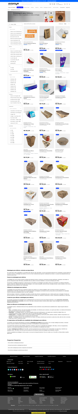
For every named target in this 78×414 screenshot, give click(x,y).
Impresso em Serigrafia (15, 95)
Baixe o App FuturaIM (44, 374)
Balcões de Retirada (13, 356)
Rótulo (19, 399)
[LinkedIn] (45, 369)
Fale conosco (20, 363)
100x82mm (13, 82)
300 (12, 140)
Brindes (51, 397)
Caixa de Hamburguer (15, 40)
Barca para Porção (15, 36)
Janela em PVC (14, 123)
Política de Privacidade (10, 363)
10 (12, 130)
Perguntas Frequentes (39, 356)
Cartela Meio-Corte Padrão (16, 110)
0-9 (57, 405)
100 (12, 135)
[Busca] (50, 4)
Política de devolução (40, 363)
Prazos (49, 363)
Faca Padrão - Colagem (16, 119)
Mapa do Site (9, 361)
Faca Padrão (14, 117)
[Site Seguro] (22, 377)
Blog (28, 363)
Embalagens (52, 400)
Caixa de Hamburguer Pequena (17, 43)
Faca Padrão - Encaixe (15, 121)
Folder (9, 401)
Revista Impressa (63, 397)
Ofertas (13, 24)
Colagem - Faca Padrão (15, 116)
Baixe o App (20, 361)
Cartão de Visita (10, 399)
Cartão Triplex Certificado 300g (17, 54)
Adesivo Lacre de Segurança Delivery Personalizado (20, 33)
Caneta (41, 401)
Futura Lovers (69, 361)
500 (12, 142)
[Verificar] (13, 377)
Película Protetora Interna (16, 97)
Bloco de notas (42, 399)
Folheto (9, 400)
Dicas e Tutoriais (51, 361)
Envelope (30, 399)
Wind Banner (20, 401)
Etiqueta (19, 397)
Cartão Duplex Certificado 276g (17, 52)
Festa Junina (26, 149)
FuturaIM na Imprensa (52, 356)
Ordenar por (61, 23)
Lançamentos (63, 401)
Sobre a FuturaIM (30, 361)
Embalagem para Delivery (59, 122)
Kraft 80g (13, 63)
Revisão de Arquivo (26, 356)
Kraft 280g (13, 61)
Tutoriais (64, 356)
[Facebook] (51, 369)
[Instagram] (41, 369)
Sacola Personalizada (43, 397)
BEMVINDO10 (47, 0)
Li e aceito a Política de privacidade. (38, 412)
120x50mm (13, 87)
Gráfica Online (10, 397)
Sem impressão (14, 71)
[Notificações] (67, 4)
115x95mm (13, 86)
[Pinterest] (46, 369)
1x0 (12, 67)
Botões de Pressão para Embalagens (18, 38)
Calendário (52, 399)
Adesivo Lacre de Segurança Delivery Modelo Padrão (21, 31)
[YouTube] (43, 369)
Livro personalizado (64, 399)
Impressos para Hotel (58, 68)
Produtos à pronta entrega (28, 68)
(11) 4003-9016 (10, 388)
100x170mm (13, 80)
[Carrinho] (69, 4)
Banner (19, 400)
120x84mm (13, 89)
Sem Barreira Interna (15, 99)
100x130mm (13, 79)
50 (12, 133)
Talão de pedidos (42, 400)
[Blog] (50, 369)
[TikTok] (48, 369)
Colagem (13, 114)
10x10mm (13, 84)
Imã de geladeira (32, 400)
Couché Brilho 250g (15, 59)
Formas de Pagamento (12, 367)
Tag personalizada (32, 401)
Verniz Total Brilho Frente (16, 102)
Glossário (13, 405)
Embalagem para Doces (43, 68)
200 (12, 137)
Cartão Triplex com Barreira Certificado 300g (19, 56)
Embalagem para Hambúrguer (44, 176)
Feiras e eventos (63, 400)
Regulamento (60, 361)
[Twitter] (53, 369)
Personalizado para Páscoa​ (43, 122)
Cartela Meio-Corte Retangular (17, 112)
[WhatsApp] (65, 4)
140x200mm (13, 91)
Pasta (30, 397)
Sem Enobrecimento (15, 101)
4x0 (12, 69)
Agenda (51, 401)
